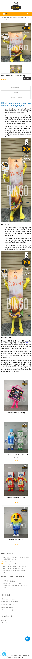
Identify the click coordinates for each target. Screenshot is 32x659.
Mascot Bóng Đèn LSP (16, 539)
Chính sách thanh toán (8, 599)
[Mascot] (16, 5)
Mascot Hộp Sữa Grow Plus (16, 497)
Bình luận (16, 92)
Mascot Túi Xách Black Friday (16, 413)
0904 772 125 (7, 561)
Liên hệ (3, 79)
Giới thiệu (4, 623)
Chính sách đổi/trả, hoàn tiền (10, 601)
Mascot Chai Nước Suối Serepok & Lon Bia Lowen (16, 456)
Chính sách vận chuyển (16, 97)
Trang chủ (3, 17)
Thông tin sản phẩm (16, 87)
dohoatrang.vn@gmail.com (11, 564)
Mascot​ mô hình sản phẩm (13, 17)
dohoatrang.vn (20, 657)
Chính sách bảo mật (7, 610)
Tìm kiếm (4, 620)
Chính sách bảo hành (8, 607)
